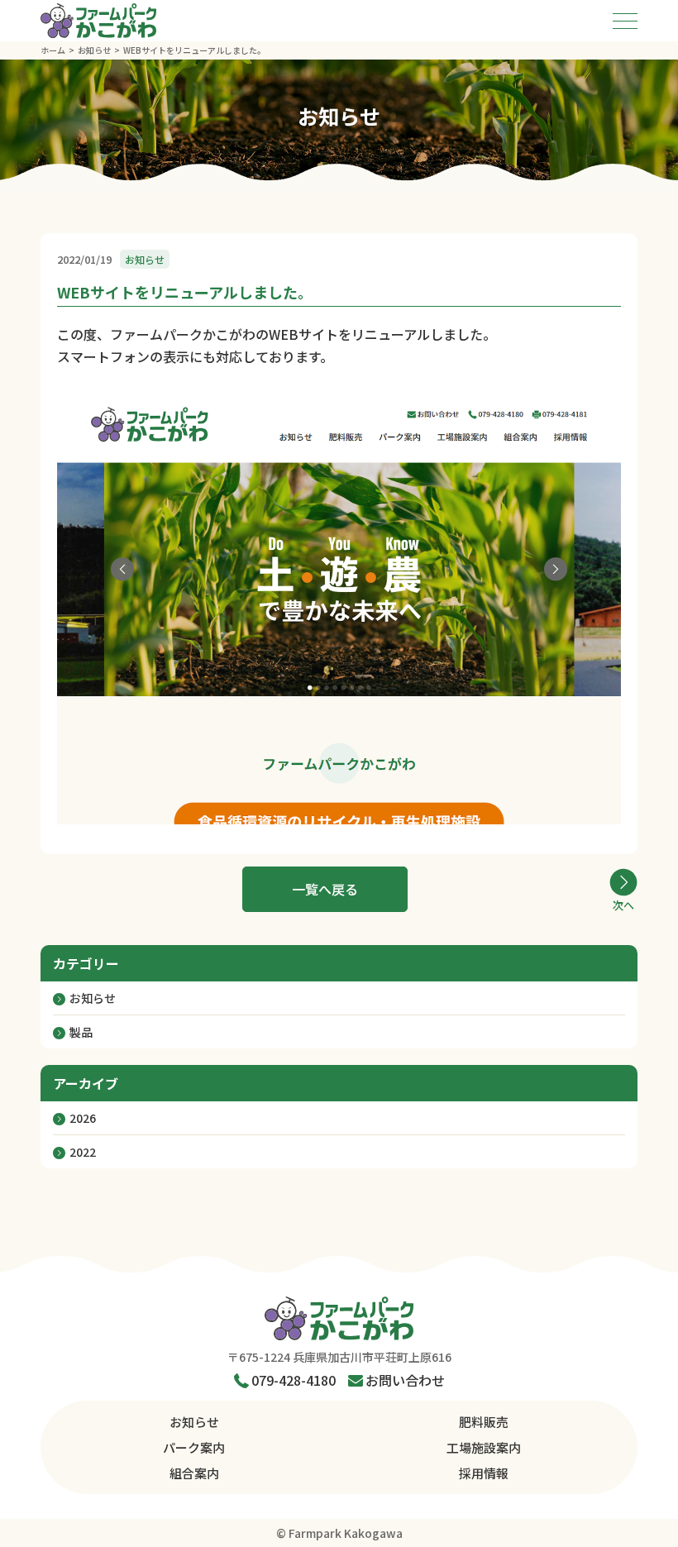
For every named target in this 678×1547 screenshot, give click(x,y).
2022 (82, 1152)
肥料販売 (483, 1421)
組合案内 (194, 1473)
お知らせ (92, 998)
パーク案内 (194, 1447)
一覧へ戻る (325, 889)
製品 (81, 1032)
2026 (82, 1118)
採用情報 (483, 1473)
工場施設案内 (483, 1447)
